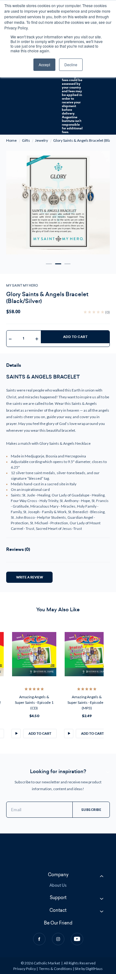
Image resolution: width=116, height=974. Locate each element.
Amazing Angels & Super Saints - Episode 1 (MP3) (82, 702)
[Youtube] (77, 939)
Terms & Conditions (55, 968)
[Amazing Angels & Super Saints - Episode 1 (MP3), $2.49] (82, 654)
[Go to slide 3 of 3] (67, 263)
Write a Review (29, 577)
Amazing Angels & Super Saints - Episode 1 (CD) (30, 702)
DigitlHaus (94, 968)
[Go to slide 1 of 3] (49, 263)
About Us (58, 885)
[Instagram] (58, 939)
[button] (12, 733)
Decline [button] (70, 64)
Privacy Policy (24, 968)
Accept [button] (44, 64)
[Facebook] (39, 939)
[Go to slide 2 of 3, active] (58, 263)
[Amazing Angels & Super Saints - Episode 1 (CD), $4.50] (30, 654)
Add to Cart (75, 337)
